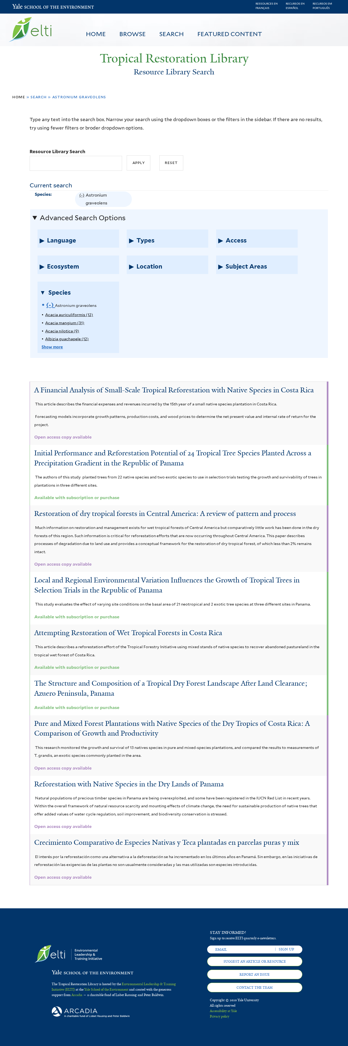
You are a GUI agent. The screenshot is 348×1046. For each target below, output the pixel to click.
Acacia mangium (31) (64, 322)
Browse (132, 34)
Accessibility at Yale (223, 1011)
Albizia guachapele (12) (67, 338)
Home (96, 34)
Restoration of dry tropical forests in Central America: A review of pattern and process (165, 513)
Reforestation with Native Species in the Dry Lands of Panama (129, 784)
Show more (52, 347)
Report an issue (255, 974)
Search (171, 34)
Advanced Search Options (83, 218)
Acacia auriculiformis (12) (69, 314)
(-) (82, 200)
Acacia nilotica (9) (62, 331)
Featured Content (229, 34)
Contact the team (255, 987)
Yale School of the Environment (26, 7)
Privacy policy (219, 1016)
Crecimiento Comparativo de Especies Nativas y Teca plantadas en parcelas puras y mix (166, 842)
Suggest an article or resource (254, 961)
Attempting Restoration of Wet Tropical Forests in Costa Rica (128, 632)
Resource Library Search (57, 151)
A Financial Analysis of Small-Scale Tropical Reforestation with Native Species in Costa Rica (174, 390)
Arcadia (77, 995)
